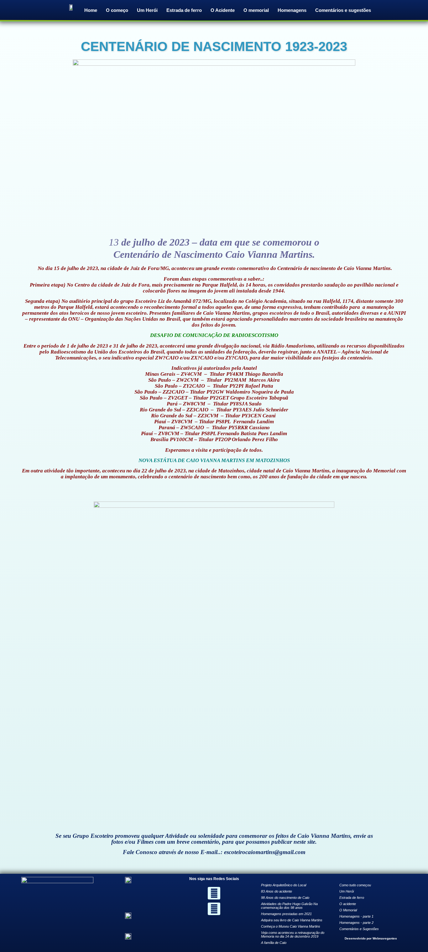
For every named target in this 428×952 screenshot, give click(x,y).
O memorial (256, 10)
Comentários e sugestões (343, 10)
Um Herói (147, 10)
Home (90, 10)
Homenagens (292, 10)
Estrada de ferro (184, 10)
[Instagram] (214, 909)
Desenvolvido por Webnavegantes (371, 938)
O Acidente (223, 10)
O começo (117, 10)
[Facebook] (214, 893)
